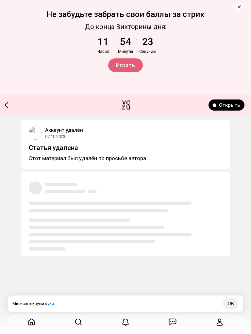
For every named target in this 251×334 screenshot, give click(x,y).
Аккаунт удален (64, 130)
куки (49, 303)
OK (230, 304)
